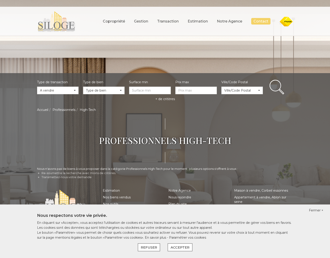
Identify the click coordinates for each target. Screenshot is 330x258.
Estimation (198, 21)
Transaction (168, 21)
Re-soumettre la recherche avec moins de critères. (79, 173)
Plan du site (177, 204)
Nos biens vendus (117, 197)
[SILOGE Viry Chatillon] (56, 21)
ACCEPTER (180, 247)
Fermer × (316, 210)
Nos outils (110, 204)
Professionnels (64, 110)
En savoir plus (156, 238)
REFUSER (149, 247)
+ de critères (165, 99)
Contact (260, 21)
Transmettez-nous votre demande (67, 177)
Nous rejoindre (179, 197)
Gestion (141, 21)
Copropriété (114, 21)
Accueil (42, 110)
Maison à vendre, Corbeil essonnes (261, 190)
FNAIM (289, 23)
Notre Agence (229, 21)
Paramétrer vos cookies (187, 238)
